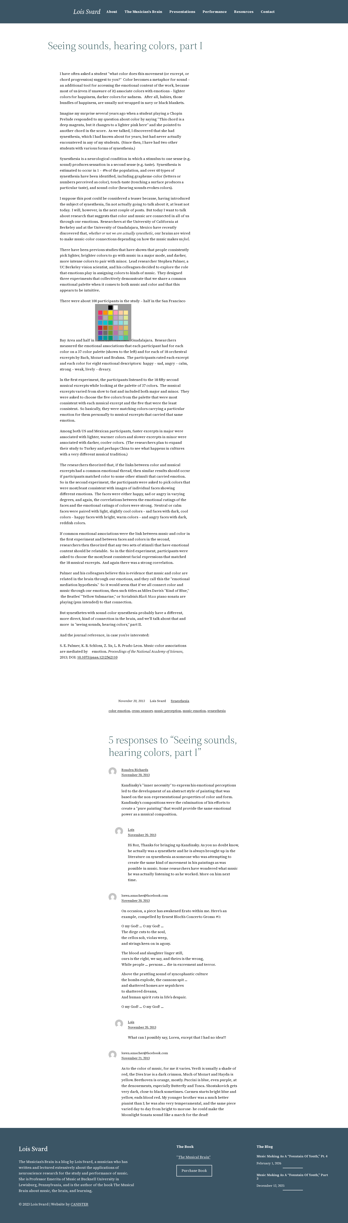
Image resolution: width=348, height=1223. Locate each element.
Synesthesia (180, 701)
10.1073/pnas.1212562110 (97, 657)
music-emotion (194, 710)
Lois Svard (86, 11)
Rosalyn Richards (134, 770)
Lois (131, 829)
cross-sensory (142, 710)
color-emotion (119, 710)
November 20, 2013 (135, 775)
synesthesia (216, 710)
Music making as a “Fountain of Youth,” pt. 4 (292, 1156)
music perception (167, 710)
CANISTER (79, 1204)
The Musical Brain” (194, 1157)
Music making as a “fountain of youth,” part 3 (292, 1176)
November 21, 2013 (135, 1058)
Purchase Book (194, 1170)
